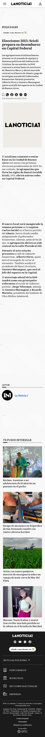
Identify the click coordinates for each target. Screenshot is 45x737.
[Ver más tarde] (3, 94)
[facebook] (11, 94)
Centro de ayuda (22, 718)
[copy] (25, 94)
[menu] (5, 3)
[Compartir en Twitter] (16, 94)
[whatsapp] (7, 94)
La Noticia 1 (21, 395)
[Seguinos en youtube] (20, 642)
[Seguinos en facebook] (30, 642)
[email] (20, 94)
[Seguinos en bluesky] (15, 642)
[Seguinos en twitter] (25, 642)
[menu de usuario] (40, 4)
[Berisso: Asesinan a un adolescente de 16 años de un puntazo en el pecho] (22, 462)
